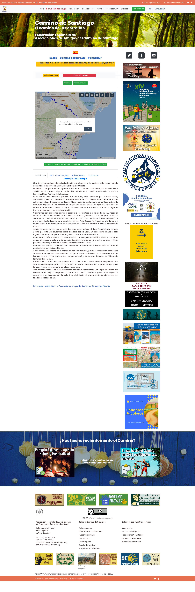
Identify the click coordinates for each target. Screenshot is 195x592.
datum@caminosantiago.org (48, 545)
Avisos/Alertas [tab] (78, 175)
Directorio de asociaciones (90, 531)
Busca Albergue (80, 83)
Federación (74, 9)
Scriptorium (113, 9)
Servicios (100, 9)
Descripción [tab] (40, 175)
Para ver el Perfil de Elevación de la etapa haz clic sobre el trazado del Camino (75, 164)
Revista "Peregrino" (87, 545)
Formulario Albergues (131, 538)
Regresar (67, 83)
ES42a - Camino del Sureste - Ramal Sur (75, 58)
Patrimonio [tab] (94, 175)
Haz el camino (138, 9)
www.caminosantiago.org (102, 518)
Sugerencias (127, 528)
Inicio (42, 9)
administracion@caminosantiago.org (51, 542)
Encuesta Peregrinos (131, 531)
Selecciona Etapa (51, 75)
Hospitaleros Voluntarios (89, 548)
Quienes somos (85, 528)
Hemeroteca (84, 538)
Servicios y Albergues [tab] (59, 175)
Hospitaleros (87, 9)
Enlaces (124, 9)
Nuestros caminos (87, 535)
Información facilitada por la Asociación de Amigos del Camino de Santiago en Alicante (71, 286)
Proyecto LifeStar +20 (131, 541)
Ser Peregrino (85, 541)
